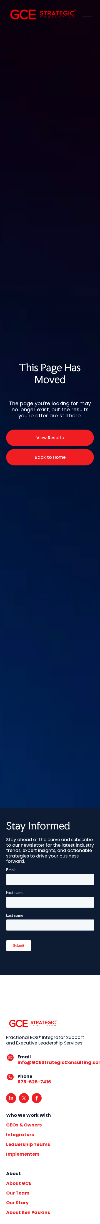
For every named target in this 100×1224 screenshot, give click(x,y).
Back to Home (50, 457)
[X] (24, 1098)
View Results (50, 438)
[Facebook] (37, 1098)
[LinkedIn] (11, 1098)
